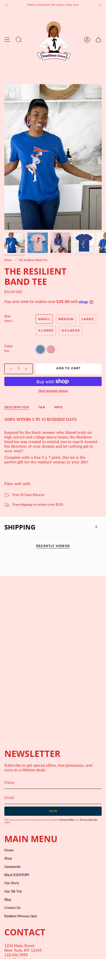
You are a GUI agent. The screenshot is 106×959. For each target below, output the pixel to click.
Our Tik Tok (13, 892)
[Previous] (6, 4)
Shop (8, 858)
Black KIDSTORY (17, 875)
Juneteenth (12, 867)
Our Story (11, 883)
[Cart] (98, 39)
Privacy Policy (67, 819)
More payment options (53, 391)
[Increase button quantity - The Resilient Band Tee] (27, 369)
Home (8, 260)
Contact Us (12, 908)
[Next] (99, 4)
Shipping (19, 526)
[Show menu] (7, 39)
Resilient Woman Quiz (20, 916)
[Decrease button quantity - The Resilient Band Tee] (10, 369)
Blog (7, 900)
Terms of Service (88, 819)
